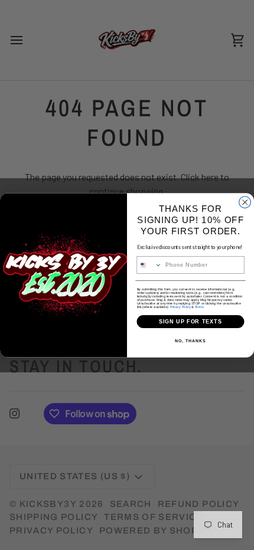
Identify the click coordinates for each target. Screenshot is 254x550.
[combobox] (149, 264)
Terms (199, 306)
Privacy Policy (180, 306)
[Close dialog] (245, 202)
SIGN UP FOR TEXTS (191, 321)
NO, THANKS (190, 341)
